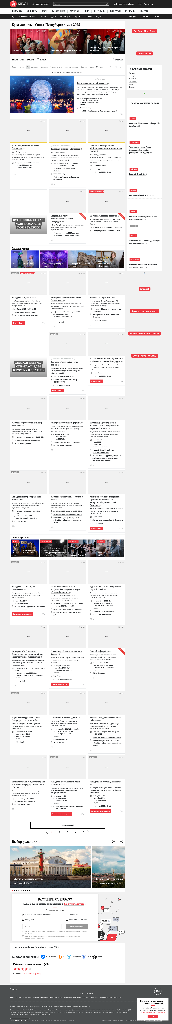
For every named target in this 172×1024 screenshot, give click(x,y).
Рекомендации (20, 248)
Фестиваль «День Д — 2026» (140, 195)
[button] (114, 841)
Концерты (29, 919)
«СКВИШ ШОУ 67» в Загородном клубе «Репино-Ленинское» (144, 242)
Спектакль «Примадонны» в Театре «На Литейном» (144, 124)
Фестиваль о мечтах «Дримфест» (92, 83)
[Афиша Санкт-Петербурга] (19, 4)
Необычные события (78, 919)
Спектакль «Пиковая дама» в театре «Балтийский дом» (143, 218)
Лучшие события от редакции (38, 914)
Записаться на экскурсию (22, 614)
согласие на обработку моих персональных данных (43, 931)
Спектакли (73, 914)
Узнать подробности (59, 684)
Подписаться (77, 926)
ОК (153, 1016)
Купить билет (18, 323)
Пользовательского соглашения (34, 938)
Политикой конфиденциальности (153, 1012)
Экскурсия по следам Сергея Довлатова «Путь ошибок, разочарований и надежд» (140, 150)
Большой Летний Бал (137, 174)
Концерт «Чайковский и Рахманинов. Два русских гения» (143, 266)
